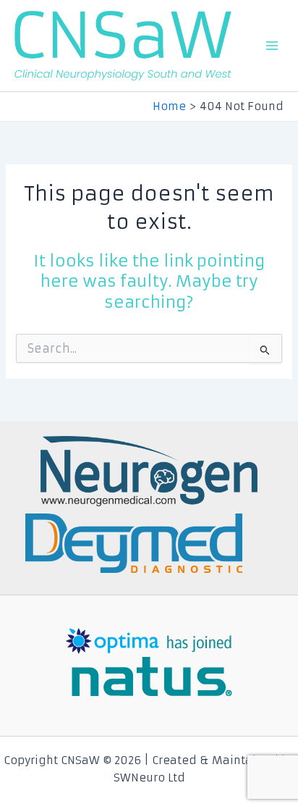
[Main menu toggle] (272, 45)
